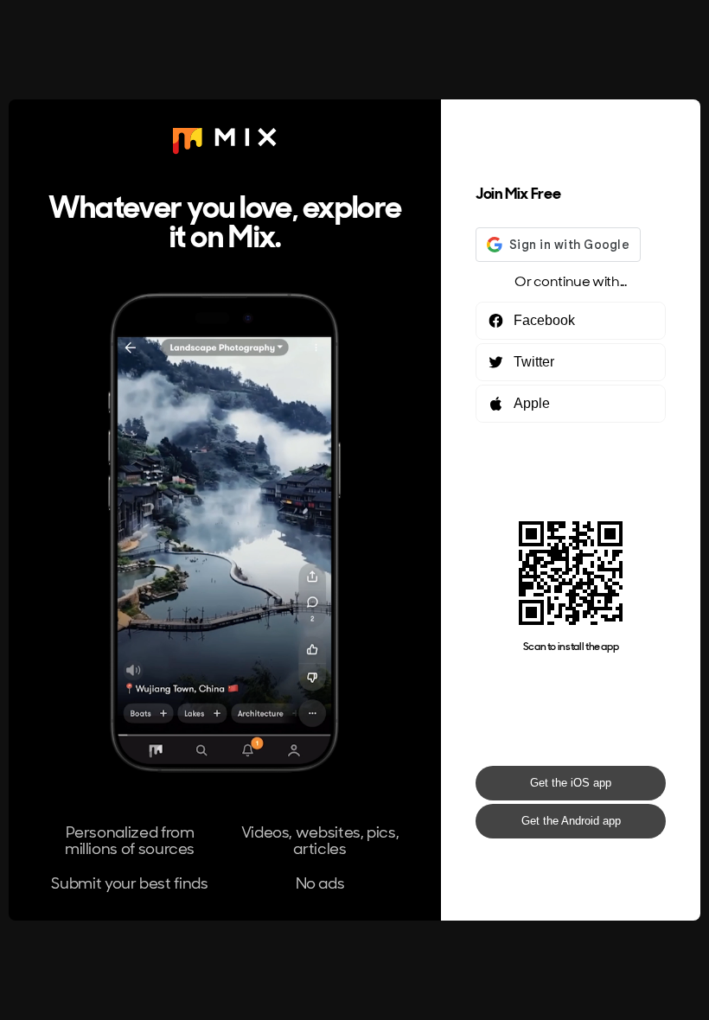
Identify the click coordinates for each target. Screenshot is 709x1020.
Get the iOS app (570, 782)
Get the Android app (571, 820)
